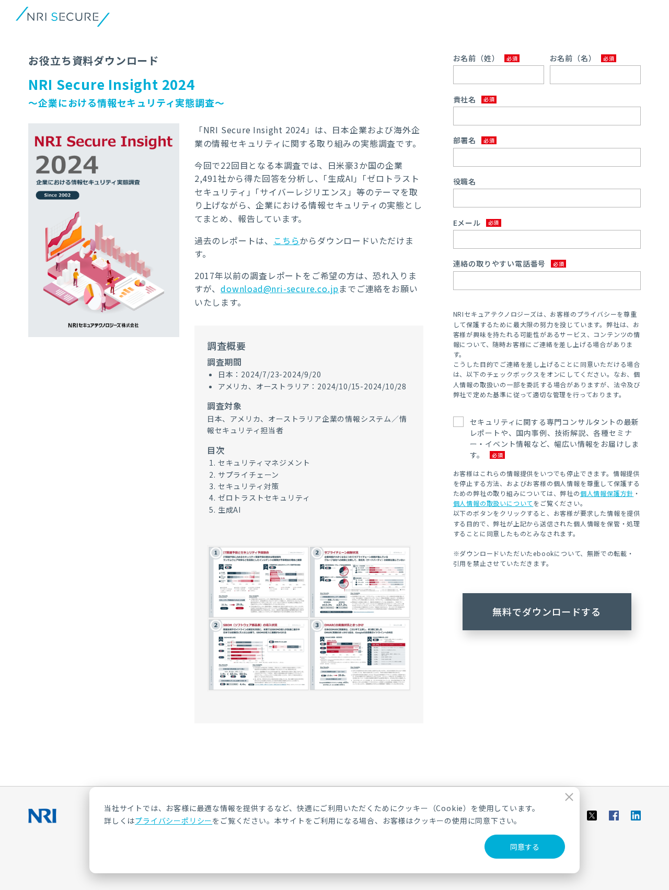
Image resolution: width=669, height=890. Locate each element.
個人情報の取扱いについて (493, 503)
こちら (286, 240)
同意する (524, 846)
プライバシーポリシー (173, 820)
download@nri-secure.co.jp (280, 288)
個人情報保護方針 (606, 493)
